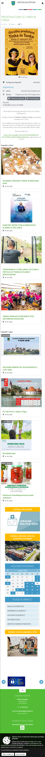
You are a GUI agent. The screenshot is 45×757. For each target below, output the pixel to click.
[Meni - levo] (2, 3)
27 (8, 577)
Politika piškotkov (23, 750)
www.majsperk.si (22, 713)
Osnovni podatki (22, 695)
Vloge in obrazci (22, 599)
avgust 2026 (22, 570)
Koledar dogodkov (22, 566)
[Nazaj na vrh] (22, 690)
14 (27, 583)
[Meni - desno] (42, 3)
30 (37, 590)
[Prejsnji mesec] (8, 570)
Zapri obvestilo (20, 754)
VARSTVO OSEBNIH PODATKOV (19, 624)
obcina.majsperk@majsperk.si (22, 711)
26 (17, 590)
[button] (4, 682)
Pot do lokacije (34, 98)
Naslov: (9, 94)
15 (32, 583)
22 (32, 586)
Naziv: (8, 91)
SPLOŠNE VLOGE (13, 619)
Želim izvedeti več (8, 754)
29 (32, 590)
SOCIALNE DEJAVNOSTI (16, 615)
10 (8, 583)
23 (37, 586)
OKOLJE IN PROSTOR (15, 606)
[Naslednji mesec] (37, 570)
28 (27, 590)
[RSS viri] (22, 727)
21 (27, 586)
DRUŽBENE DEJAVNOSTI (16, 611)
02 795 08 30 (24, 707)
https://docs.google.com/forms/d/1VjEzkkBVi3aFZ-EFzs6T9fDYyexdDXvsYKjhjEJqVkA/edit (20, 136)
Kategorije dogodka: (14, 82)
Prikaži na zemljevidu (17, 98)
